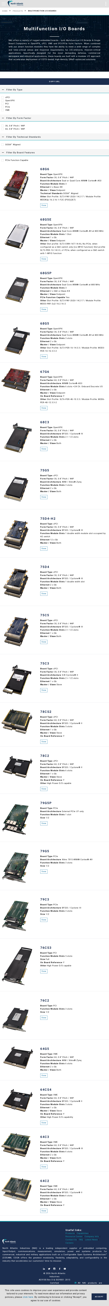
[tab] (54, 89)
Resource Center (74, 1236)
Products (18, 11)
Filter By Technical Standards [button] (23, 137)
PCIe (7, 107)
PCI (7, 104)
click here (28, 1297)
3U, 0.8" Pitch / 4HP (15, 126)
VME (7, 110)
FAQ (81, 1239)
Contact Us (71, 1239)
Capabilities (83, 1233)
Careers (70, 1243)
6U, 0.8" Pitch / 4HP (15, 129)
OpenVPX (10, 100)
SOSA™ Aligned (12, 144)
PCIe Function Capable (16, 160)
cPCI (7, 97)
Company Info (92, 1236)
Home (5, 11)
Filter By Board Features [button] (20, 152)
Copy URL (54, 82)
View (43, 205)
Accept (99, 1297)
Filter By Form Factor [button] (18, 118)
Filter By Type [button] (14, 89)
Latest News (91, 1239)
